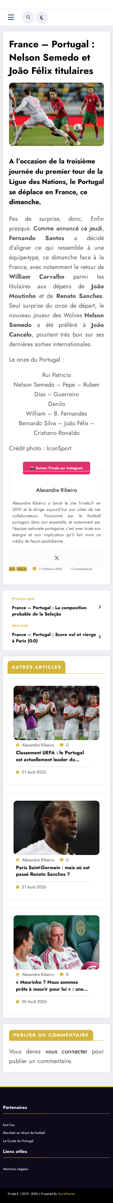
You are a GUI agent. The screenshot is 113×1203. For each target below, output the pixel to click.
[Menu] (11, 17)
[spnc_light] (42, 17)
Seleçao (22, 569)
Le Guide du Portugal (18, 1140)
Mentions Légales (15, 1169)
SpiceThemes (66, 1194)
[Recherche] (28, 17)
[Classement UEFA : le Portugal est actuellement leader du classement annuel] (56, 713)
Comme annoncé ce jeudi (67, 228)
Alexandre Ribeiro (38, 745)
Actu (12, 569)
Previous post (23, 599)
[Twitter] (56, 558)
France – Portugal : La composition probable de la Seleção (49, 611)
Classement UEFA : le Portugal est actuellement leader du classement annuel (50, 756)
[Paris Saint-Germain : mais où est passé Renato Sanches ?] (56, 828)
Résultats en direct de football (24, 1132)
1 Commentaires (81, 569)
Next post (20, 625)
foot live (8, 1124)
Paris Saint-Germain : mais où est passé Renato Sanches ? (52, 871)
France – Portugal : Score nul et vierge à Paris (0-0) (54, 638)
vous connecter (66, 1051)
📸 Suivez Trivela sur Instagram (56, 468)
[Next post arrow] (99, 637)
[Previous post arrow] (99, 607)
